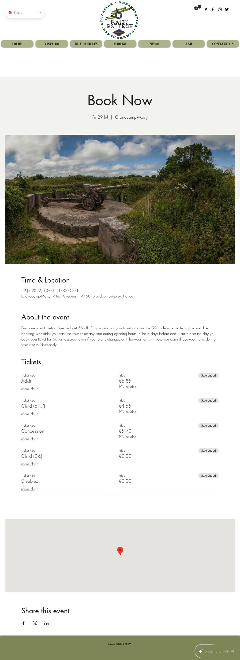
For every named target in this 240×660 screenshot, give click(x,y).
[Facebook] (212, 9)
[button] (197, 7)
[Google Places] (205, 9)
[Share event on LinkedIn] (46, 623)
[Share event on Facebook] (23, 623)
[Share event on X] (35, 623)
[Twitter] (227, 9)
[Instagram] (220, 9)
